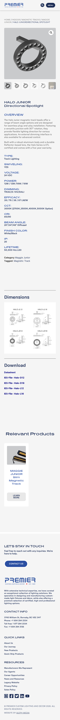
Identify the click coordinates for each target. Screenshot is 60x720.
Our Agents (9, 672)
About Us (8, 643)
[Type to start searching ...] (42, 5)
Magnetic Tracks (31, 20)
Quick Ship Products (14, 654)
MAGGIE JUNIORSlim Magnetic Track (16, 477)
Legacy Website (11, 683)
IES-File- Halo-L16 (14, 393)
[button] (51, 32)
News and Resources (14, 679)
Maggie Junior (22, 257)
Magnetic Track (22, 260)
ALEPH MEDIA (22, 713)
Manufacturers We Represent (18, 668)
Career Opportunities (14, 675)
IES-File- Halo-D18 (14, 383)
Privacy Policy (10, 686)
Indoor (16, 20)
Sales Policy (9, 690)
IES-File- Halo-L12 (14, 388)
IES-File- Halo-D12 (14, 377)
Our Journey (9, 647)
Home (7, 20)
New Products (11, 650)
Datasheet (9, 372)
